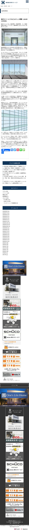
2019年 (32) (5, 251)
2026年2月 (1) (6, 219)
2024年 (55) (5, 243)
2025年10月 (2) (6, 226)
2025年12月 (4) (6, 223)
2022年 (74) (5, 246)
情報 (4, 194)
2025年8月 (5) (6, 229)
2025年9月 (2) (6, 228)
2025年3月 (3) (6, 238)
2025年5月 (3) (6, 234)
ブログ (4, 198)
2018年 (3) (5, 253)
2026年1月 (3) (6, 221)
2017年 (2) (5, 254)
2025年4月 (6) (6, 236)
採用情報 (5, 196)
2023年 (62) (5, 244)
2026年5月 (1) (6, 216)
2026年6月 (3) (6, 214)
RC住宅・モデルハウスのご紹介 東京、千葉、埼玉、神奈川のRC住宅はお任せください (14, 178)
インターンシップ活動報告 (10, 203)
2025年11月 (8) (6, 224)
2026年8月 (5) (6, 211)
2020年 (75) (5, 249)
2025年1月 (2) (6, 241)
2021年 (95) (5, 248)
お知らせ (6, 201)
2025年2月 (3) (6, 239)
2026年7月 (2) (6, 213)
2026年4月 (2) (6, 218)
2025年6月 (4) (6, 233)
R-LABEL (6, 199)
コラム (4, 191)
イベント (5, 193)
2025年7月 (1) (6, 231)
